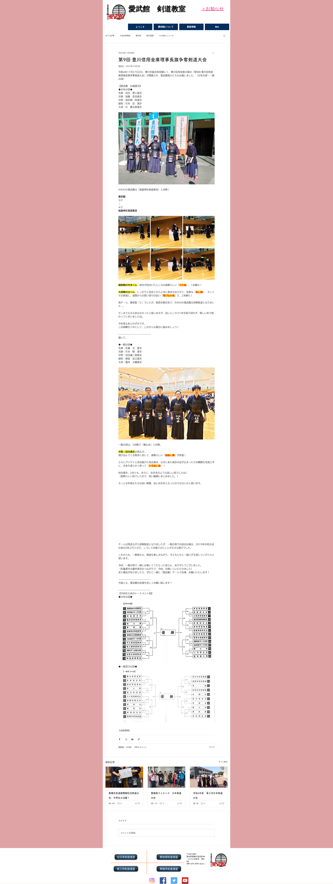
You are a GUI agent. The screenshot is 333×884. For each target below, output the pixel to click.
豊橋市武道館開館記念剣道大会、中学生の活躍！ (124, 795)
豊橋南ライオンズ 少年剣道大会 (166, 795)
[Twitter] (174, 880)
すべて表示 (223, 762)
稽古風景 (150, 35)
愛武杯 (138, 35)
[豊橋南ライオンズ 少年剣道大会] (166, 777)
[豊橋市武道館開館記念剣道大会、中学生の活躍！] (124, 777)
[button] (166, 27)
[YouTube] (185, 880)
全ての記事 (109, 35)
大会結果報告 (125, 35)
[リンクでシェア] (138, 739)
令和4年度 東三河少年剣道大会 (208, 795)
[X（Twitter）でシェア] (126, 739)
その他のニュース (166, 35)
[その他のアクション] (213, 52)
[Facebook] (163, 880)
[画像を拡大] (134, 231)
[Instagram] (152, 880)
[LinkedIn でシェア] (132, 739)
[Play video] (166, 512)
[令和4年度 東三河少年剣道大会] (209, 777)
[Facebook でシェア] (119, 739)
